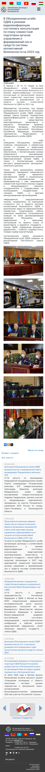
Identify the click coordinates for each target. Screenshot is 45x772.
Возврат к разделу (10, 453)
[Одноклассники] (8, 444)
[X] (11, 444)
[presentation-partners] (4, 708)
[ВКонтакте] (5, 444)
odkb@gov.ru (18, 740)
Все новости (7, 457)
